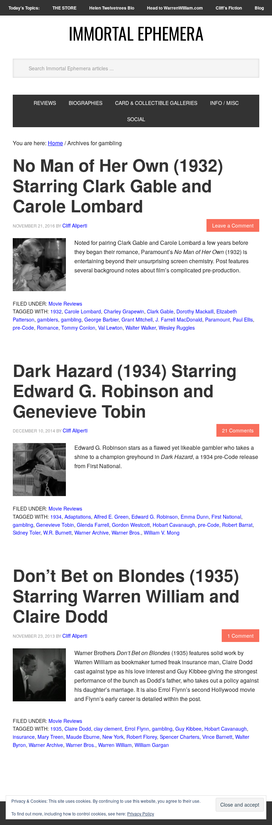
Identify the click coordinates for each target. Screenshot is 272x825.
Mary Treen (50, 736)
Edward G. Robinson (154, 516)
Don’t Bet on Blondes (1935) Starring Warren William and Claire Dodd (126, 595)
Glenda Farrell (93, 524)
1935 (56, 728)
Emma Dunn (195, 516)
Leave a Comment (233, 225)
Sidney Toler (26, 532)
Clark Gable (160, 311)
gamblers (47, 319)
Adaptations (77, 516)
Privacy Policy (140, 814)
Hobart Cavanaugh (174, 524)
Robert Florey (141, 736)
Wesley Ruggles (177, 327)
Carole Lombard (82, 311)
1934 (56, 516)
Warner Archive (91, 532)
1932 (56, 311)
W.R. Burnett (57, 532)
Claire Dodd (77, 728)
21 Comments (238, 430)
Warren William (115, 744)
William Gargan (152, 744)
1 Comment (240, 635)
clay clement (108, 728)
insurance (24, 736)
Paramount (217, 319)
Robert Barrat (237, 524)
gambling (71, 319)
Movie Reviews (65, 303)
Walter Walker (140, 327)
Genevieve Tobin (55, 524)
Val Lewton (110, 327)
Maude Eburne (83, 736)
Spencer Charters (179, 736)
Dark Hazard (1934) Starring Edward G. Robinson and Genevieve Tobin (125, 390)
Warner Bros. (126, 532)
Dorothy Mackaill (195, 311)
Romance (47, 327)
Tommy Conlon (78, 327)
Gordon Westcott (131, 524)
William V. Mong (162, 532)
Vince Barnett (217, 736)
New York (113, 736)
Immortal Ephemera (136, 33)
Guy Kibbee (188, 728)
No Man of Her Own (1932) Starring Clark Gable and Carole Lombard (118, 185)
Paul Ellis (243, 319)
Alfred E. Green (111, 516)
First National (226, 516)
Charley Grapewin (124, 311)
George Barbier (101, 319)
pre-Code (23, 327)
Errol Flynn (137, 728)
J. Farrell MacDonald (178, 319)
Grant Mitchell (137, 319)
